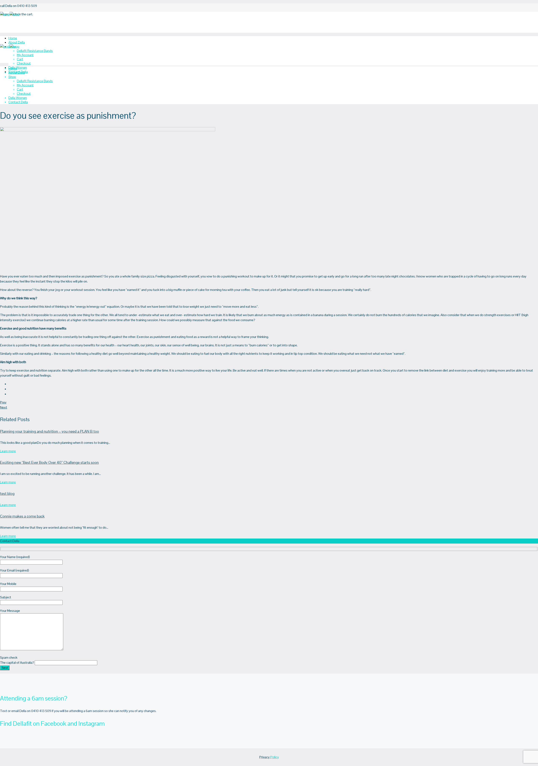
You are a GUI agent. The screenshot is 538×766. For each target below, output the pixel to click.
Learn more (8, 451)
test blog (7, 493)
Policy (269, 757)
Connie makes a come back (22, 516)
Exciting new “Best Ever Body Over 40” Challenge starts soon (49, 462)
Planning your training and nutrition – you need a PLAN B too (49, 431)
